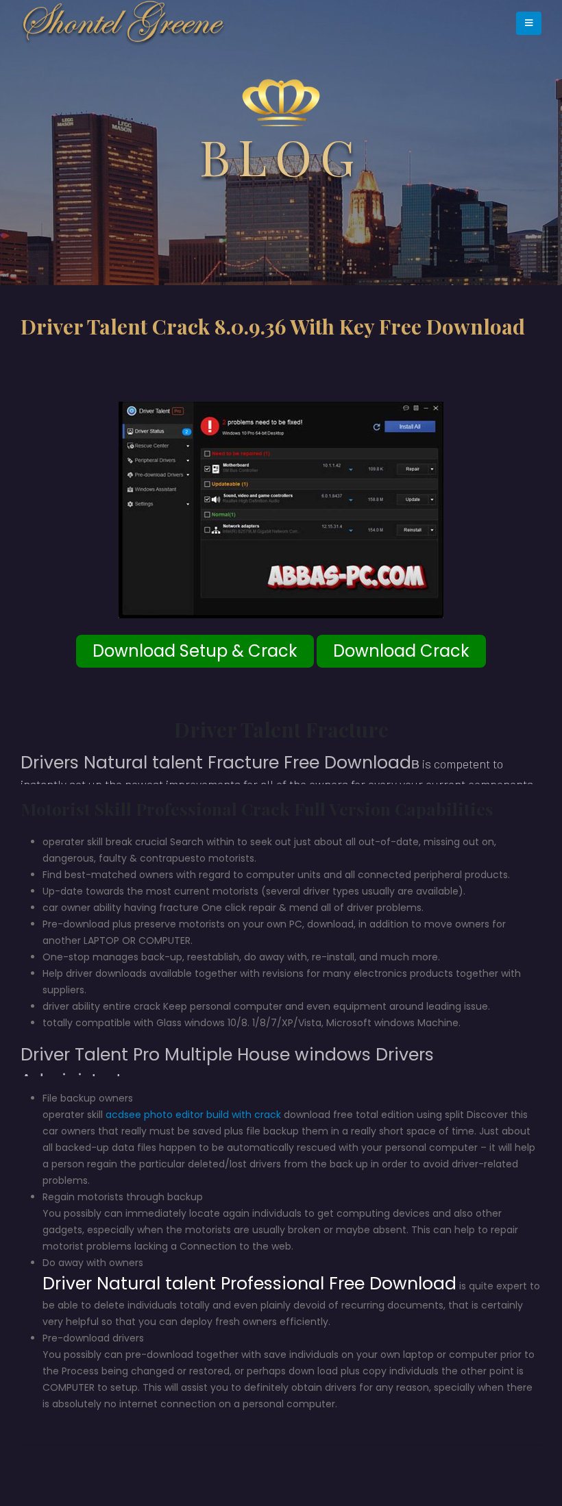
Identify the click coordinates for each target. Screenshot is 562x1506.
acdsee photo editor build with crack (193, 1114)
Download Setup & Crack (195, 651)
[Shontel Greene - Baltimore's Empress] (123, 23)
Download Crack (401, 651)
